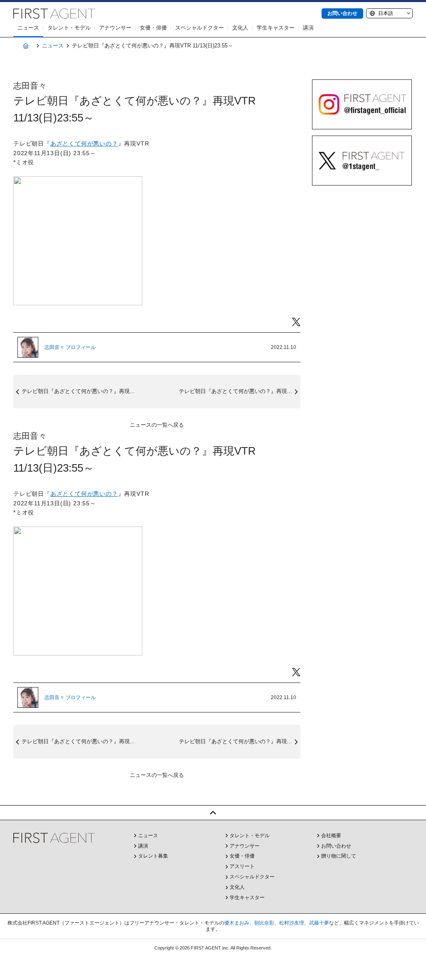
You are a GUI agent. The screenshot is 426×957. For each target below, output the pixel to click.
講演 (308, 28)
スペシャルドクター (199, 28)
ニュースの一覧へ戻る (157, 425)
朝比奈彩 (264, 923)
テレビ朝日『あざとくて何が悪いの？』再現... (78, 391)
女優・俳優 (153, 28)
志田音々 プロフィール (70, 347)
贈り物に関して (338, 856)
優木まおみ (236, 923)
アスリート (242, 866)
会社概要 (331, 835)
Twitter (296, 322)
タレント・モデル (69, 28)
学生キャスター (276, 28)
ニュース (28, 28)
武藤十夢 (319, 923)
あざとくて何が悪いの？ (84, 143)
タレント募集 (153, 856)
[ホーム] (25, 46)
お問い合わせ (342, 13)
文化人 (240, 28)
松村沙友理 (291, 923)
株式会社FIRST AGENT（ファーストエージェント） (54, 13)
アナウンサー (115, 28)
